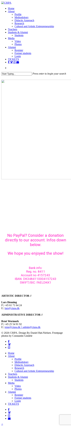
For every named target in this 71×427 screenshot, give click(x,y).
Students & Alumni (18, 377)
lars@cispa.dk (12, 308)
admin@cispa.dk (31, 327)
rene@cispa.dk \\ (14, 327)
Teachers (12, 374)
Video (18, 385)
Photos (18, 388)
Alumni (12, 391)
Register (19, 394)
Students (19, 380)
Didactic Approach (24, 365)
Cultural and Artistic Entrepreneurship (34, 371)
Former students (23, 397)
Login (18, 400)
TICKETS (13, 403)
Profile (18, 359)
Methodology (22, 362)
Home (11, 353)
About (11, 356)
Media (11, 383)
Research (19, 368)
